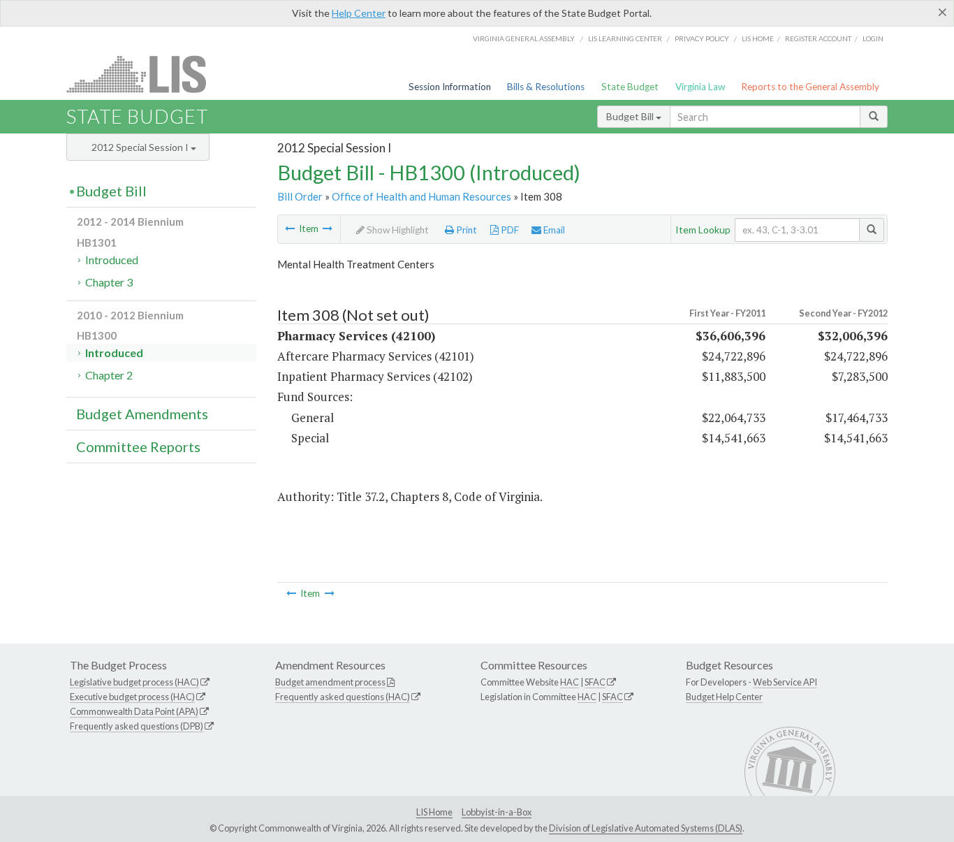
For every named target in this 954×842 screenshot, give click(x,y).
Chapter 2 (109, 375)
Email (553, 229)
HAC (569, 682)
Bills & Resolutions (546, 86)
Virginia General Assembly (524, 38)
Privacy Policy (702, 38)
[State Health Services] (327, 228)
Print (465, 229)
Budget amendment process (330, 682)
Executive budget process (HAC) (132, 696)
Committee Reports (138, 446)
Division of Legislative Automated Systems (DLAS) (645, 828)
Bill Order (300, 196)
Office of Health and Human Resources (421, 196)
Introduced (111, 259)
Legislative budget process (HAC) (134, 682)
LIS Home (434, 812)
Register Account (818, 38)
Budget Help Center (724, 696)
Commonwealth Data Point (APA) (134, 711)
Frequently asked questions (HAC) (342, 696)
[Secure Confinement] (290, 228)
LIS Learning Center (625, 38)
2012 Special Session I (141, 147)
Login (873, 38)
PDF (509, 229)
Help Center (359, 13)
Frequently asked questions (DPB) (136, 726)
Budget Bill (631, 116)
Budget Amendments (142, 413)
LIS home (758, 38)
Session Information (450, 86)
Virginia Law (700, 86)
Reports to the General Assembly (810, 86)
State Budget (630, 86)
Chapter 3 (109, 282)
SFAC (595, 682)
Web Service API (785, 682)
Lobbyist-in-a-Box (496, 812)
